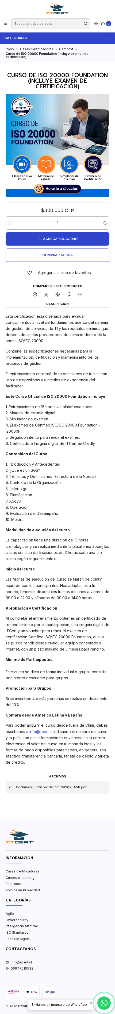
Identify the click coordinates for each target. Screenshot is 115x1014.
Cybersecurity (17, 920)
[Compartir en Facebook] (35, 295)
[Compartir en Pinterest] (69, 295)
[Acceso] (96, 23)
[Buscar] (85, 23)
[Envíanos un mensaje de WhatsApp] (104, 1003)
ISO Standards (17, 932)
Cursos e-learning (20, 878)
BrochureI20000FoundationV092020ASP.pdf (51, 787)
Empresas (14, 884)
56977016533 (22, 968)
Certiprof (66, 49)
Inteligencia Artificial (22, 926)
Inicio (10, 49)
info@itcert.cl (40, 731)
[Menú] (6, 23)
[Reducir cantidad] (10, 223)
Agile (10, 914)
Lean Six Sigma (18, 939)
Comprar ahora (57, 255)
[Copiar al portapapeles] (80, 295)
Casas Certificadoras (36, 49)
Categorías (15, 38)
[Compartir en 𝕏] (46, 295)
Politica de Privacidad (23, 890)
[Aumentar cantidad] (105, 223)
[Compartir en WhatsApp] (58, 295)
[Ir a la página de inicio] (57, 8)
